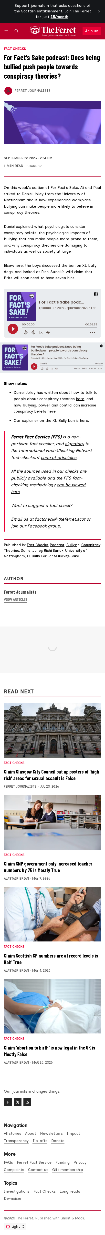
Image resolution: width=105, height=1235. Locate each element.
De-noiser (13, 1198)
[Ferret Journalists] (8, 90)
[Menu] (7, 31)
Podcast (57, 545)
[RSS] (27, 1102)
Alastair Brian (16, 878)
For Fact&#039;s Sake (60, 556)
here (80, 398)
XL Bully (33, 556)
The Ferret (24, 1218)
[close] (99, 11)
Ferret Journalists (32, 90)
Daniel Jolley (31, 550)
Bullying (73, 545)
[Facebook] (8, 1102)
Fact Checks (15, 49)
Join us (91, 31)
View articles (15, 599)
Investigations (17, 1191)
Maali (79, 1218)
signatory (74, 443)
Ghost (66, 1218)
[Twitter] (17, 1102)
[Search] (16, 31)
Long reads (70, 1191)
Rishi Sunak (53, 550)
